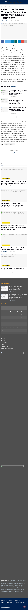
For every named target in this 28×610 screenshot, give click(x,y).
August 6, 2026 (12, 272)
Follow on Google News (7, 348)
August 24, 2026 (13, 96)
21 (17, 324)
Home (2, 6)
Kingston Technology (10, 144)
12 (10, 320)
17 (3, 324)
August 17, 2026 (13, 105)
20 (13, 324)
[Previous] (13, 117)
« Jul (2, 332)
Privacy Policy (4, 346)
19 (10, 324)
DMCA (2, 344)
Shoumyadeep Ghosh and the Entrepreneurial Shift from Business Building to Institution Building (17, 101)
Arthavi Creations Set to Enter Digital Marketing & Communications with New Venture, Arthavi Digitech (17, 110)
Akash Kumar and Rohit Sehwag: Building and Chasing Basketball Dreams (17, 288)
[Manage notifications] (24, 607)
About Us (3, 338)
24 (3, 327)
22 (21, 324)
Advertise (3, 340)
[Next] (15, 117)
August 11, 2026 (12, 251)
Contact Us (4, 342)
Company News (8, 6)
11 (6, 320)
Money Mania (5, 20)
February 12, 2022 (15, 20)
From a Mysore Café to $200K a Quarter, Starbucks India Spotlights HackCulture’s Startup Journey (18, 92)
